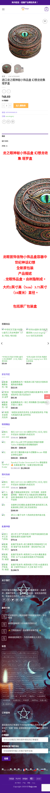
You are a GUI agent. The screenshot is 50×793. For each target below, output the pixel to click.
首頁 (3, 76)
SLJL (17, 684)
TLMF (36, 684)
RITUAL (11, 684)
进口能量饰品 (7, 704)
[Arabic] (12, 770)
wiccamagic (20, 688)
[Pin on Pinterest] (13, 122)
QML (4, 684)
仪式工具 (6, 696)
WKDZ (5, 692)
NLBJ (23, 677)
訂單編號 (5, 735)
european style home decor (27, 657)
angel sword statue (9, 653)
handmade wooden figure (12, 673)
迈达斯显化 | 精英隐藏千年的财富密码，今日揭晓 (27, 616)
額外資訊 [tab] (5, 141)
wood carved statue (17, 692)
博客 (28, 783)
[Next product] (4, 91)
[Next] (44, 40)
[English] (20, 770)
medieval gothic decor (11, 677)
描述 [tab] (3, 136)
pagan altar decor (23, 681)
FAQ (33, 783)
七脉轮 (40, 692)
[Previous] (6, 40)
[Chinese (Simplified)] (6, 770)
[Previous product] (9, 91)
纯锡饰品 (35, 700)
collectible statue (9, 657)
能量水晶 (43, 700)
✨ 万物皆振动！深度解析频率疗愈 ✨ (24, 630)
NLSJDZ (38, 677)
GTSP (41, 669)
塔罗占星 (14, 696)
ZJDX (34, 692)
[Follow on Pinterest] (22, 600)
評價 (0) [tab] (5, 146)
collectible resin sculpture (28, 653)
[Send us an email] (17, 600)
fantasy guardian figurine (12, 661)
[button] (3, 9)
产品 (24, 783)
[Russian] (42, 770)
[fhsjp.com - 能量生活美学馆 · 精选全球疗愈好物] (25, 9)
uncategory (14, 76)
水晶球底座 (6, 700)
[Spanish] (46, 770)
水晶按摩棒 (41, 696)
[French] (23, 770)
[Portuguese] (39, 770)
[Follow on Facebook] (4, 600)
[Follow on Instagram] (8, 600)
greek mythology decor (28, 669)
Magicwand (27, 673)
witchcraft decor (38, 688)
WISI (28, 688)
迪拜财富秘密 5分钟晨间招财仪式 (22, 623)
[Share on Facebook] (4, 122)
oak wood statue (8, 681)
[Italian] (31, 770)
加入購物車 (21, 105)
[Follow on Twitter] (13, 600)
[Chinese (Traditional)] (35, 770)
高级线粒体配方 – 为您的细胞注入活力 (24, 637)
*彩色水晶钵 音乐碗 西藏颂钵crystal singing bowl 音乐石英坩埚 (36, 359)
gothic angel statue (30, 661)
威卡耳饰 (23, 696)
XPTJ (28, 692)
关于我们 (18, 783)
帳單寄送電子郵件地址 (10, 746)
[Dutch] (16, 770)
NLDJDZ (30, 677)
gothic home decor (9, 665)
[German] (27, 770)
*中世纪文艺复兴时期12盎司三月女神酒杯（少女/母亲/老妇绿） (12, 359)
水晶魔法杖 (17, 700)
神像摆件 (26, 700)
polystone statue (38, 681)
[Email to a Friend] (8, 122)
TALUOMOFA (26, 684)
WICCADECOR (8, 688)
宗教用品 (31, 696)
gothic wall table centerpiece (28, 665)
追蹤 (6, 758)
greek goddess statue (10, 669)
